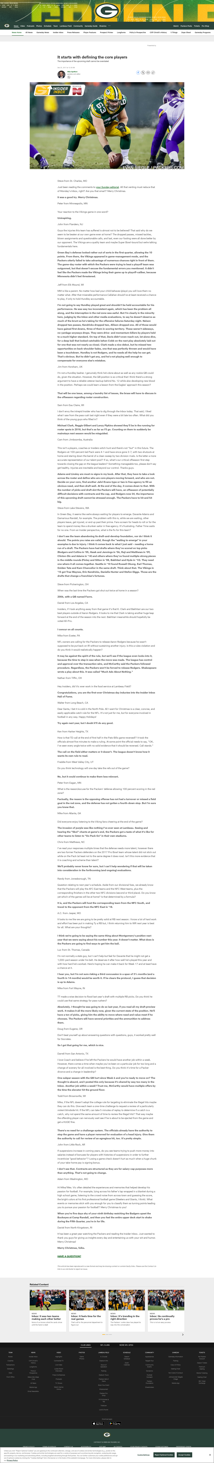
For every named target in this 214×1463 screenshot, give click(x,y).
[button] (103, 1334)
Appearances (149, 1356)
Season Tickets (202, 1363)
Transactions (10, 1365)
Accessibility (86, 1447)
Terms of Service (49, 1447)
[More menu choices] (109, 26)
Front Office (10, 1377)
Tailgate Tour (149, 1361)
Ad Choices (118, 1447)
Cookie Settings (161, 1447)
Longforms (33, 1367)
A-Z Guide (103, 1356)
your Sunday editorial (107, 186)
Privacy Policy (29, 1447)
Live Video (58, 1365)
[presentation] (183, 1335)
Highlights (58, 1356)
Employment (103, 1389)
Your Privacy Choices (138, 1447)
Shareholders (149, 1387)
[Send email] (148, 74)
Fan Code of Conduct (176, 1373)
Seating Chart (175, 1369)
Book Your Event (103, 1385)
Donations (149, 1371)
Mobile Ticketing (202, 1373)
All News (33, 1383)
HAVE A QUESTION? (69, 1256)
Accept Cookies (184, 1455)
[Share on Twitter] (143, 74)
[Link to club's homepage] (7, 26)
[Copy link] (153, 73)
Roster (10, 1356)
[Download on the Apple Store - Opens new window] (98, 1424)
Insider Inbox (33, 1356)
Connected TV (59, 1361)
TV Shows (58, 1383)
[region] (107, 1455)
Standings (10, 1369)
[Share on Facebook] (138, 74)
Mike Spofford (72, 71)
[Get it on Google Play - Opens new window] (115, 1425)
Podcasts (59, 1379)
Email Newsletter (33, 1391)
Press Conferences (59, 1375)
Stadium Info (103, 1361)
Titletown (104, 1405)
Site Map (102, 1447)
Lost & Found (103, 1409)
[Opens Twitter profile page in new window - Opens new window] (68, 77)
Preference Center (183, 1447)
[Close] (210, 1455)
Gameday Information (175, 1356)
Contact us (68, 1447)
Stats (10, 1373)
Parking (103, 1371)
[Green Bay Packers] (107, 1435)
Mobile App (33, 1387)
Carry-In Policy (176, 1365)
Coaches (10, 1361)
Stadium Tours (104, 1375)
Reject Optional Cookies (164, 1455)
